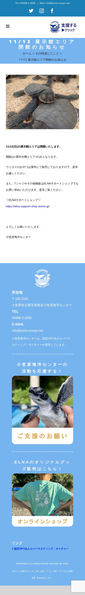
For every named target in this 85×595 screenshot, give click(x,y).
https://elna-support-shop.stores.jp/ (28, 206)
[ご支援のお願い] (42, 377)
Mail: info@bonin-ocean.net (55, 3)
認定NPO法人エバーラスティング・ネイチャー (41, 548)
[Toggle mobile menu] (8, 26)
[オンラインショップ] (42, 475)
